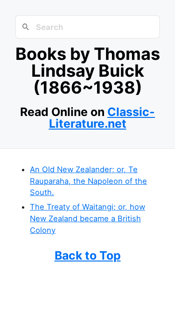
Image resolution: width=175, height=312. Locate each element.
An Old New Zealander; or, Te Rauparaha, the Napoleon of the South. (88, 181)
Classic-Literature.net (102, 118)
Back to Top (88, 255)
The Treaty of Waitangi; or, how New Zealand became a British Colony (87, 218)
